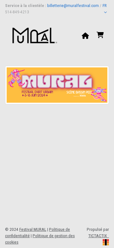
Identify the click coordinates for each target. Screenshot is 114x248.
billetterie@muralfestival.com (73, 5)
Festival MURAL (32, 229)
